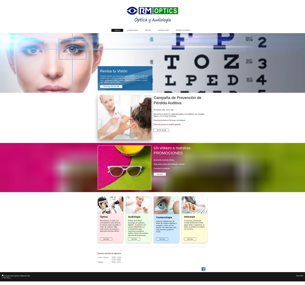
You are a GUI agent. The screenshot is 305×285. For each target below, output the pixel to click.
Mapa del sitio (25, 276)
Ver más (160, 174)
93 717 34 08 (161, 130)
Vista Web (299, 275)
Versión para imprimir (11, 276)
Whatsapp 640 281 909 (111, 86)
